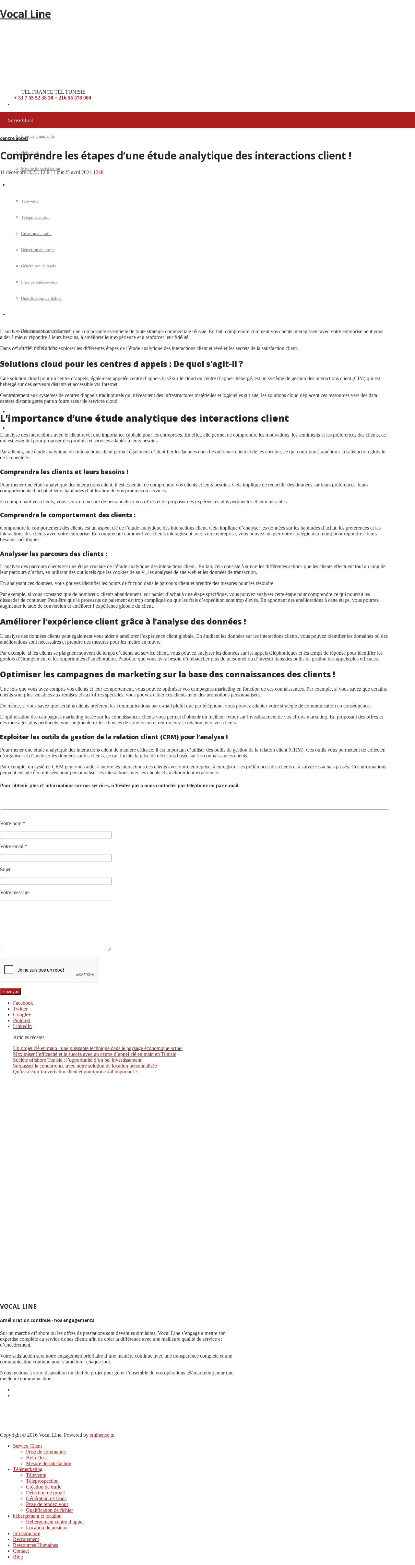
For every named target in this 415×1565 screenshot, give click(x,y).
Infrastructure (26, 1533)
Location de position (47, 1527)
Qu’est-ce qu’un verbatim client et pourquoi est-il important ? (75, 1071)
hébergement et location (37, 1516)
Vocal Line (25, 14)
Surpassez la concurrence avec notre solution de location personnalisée (85, 1066)
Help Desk (37, 1457)
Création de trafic (43, 1486)
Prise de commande (38, 136)
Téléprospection (42, 1481)
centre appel (14, 138)
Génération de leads (46, 1498)
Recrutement (26, 1539)
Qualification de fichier (49, 1510)
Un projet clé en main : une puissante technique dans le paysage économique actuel (98, 1048)
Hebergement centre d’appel (55, 1521)
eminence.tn (102, 1435)
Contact (21, 1551)
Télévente (36, 1475)
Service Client (20, 120)
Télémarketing (27, 1469)
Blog (12, 428)
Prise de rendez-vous (47, 1504)
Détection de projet (45, 1492)
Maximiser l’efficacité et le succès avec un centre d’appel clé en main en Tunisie (94, 1054)
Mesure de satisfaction (40, 168)
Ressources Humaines (35, 1545)
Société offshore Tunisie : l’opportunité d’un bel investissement (77, 1060)
